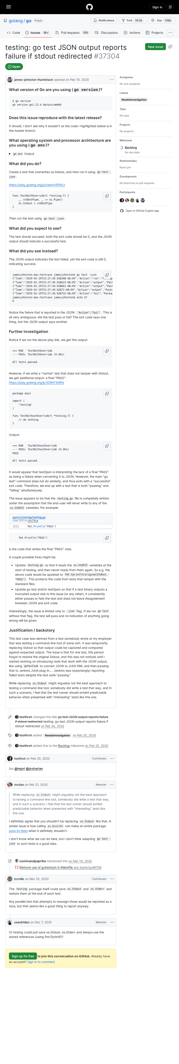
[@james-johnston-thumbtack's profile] (9, 79)
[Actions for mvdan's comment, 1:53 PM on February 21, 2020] (112, 785)
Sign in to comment (41, 962)
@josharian (34, 768)
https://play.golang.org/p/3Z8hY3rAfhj (36, 382)
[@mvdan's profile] (9, 784)
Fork (134, 20)
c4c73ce (33, 520)
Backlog (64, 745)
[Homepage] (89, 6)
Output (23, 153)
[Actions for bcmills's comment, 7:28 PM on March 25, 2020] (112, 879)
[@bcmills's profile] (9, 879)
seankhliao (21, 922)
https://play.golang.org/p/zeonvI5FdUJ (37, 185)
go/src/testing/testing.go (29, 517)
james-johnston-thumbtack (33, 79)
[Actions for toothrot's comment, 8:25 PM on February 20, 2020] (112, 758)
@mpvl (19, 768)
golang (16, 20)
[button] (107, 196)
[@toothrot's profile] (9, 758)
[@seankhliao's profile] (9, 922)
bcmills (19, 879)
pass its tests (18, 831)
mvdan (19, 784)
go (28, 20)
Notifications (106, 20)
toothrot (20, 758)
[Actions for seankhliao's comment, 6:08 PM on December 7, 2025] (112, 922)
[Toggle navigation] (8, 6)
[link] (23, 717)
